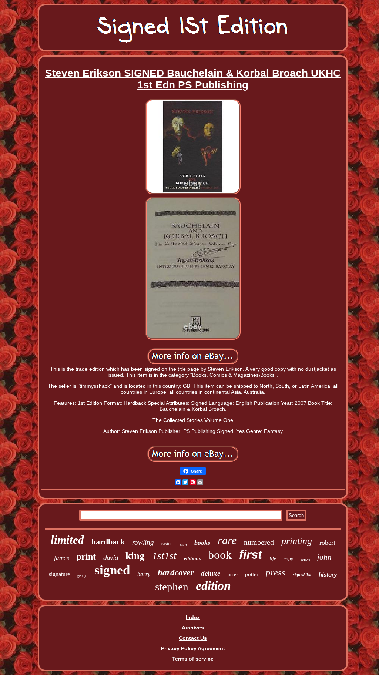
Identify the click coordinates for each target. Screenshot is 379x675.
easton (166, 543)
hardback (108, 541)
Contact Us (193, 638)
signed (112, 570)
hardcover (176, 572)
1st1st (164, 555)
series (305, 559)
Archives (193, 628)
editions (192, 558)
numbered (259, 542)
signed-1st (302, 574)
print (86, 556)
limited (67, 539)
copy (288, 558)
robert (327, 542)
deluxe (210, 573)
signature (59, 574)
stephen (171, 586)
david (110, 557)
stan (183, 544)
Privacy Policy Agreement (193, 648)
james (61, 557)
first (250, 554)
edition (213, 585)
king (135, 555)
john (324, 557)
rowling (143, 542)
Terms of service (193, 659)
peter (233, 574)
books (202, 542)
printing (296, 540)
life (272, 558)
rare (227, 540)
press (275, 572)
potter (251, 574)
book (220, 554)
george (82, 576)
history (328, 574)
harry (143, 574)
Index (193, 617)
